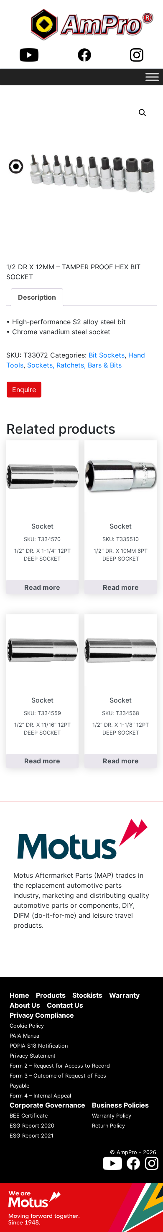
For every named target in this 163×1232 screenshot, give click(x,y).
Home (19, 995)
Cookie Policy (27, 1026)
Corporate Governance (47, 1105)
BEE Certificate (29, 1116)
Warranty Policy (111, 1116)
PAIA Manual (25, 1036)
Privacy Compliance (42, 1015)
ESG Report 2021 (31, 1136)
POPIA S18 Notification (39, 1046)
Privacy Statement (33, 1056)
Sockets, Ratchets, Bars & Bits (74, 365)
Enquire (24, 389)
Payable (19, 1086)
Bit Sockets (107, 355)
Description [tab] (37, 297)
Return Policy (108, 1126)
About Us (25, 1005)
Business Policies (120, 1105)
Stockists (87, 995)
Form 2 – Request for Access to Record (60, 1066)
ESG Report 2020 (32, 1126)
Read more (42, 587)
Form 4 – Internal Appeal (40, 1096)
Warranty (124, 995)
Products (51, 995)
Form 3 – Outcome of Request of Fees (58, 1076)
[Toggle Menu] (152, 77)
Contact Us (65, 1005)
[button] (142, 112)
